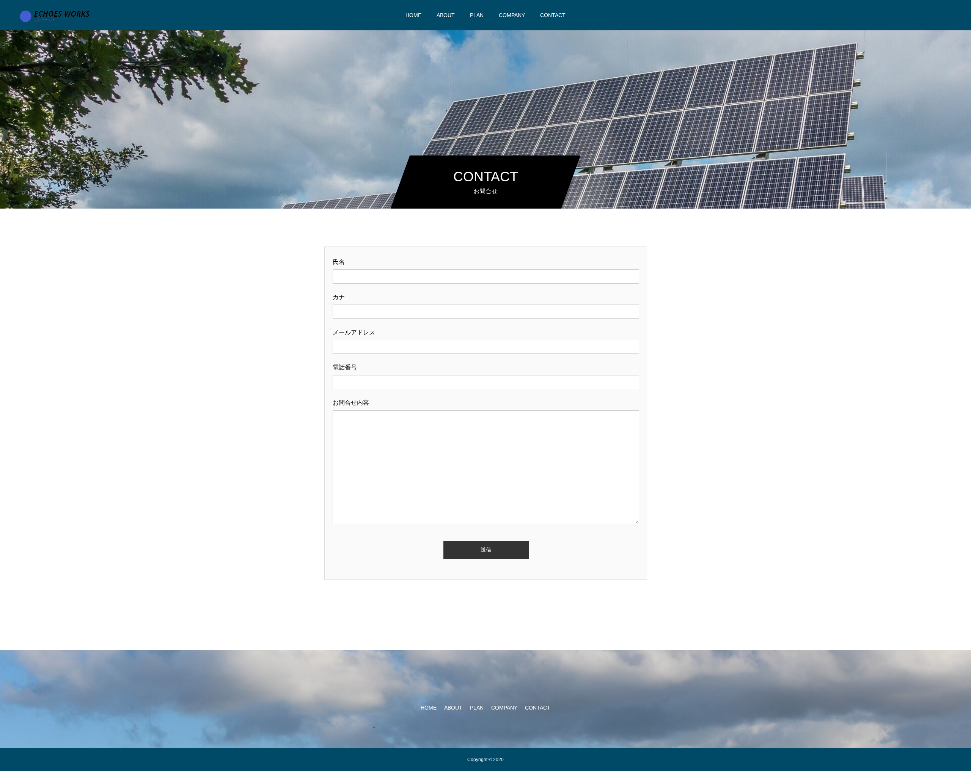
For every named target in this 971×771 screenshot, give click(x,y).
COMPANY (512, 15)
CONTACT (553, 15)
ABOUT (446, 15)
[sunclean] (56, 16)
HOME (413, 15)
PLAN (477, 15)
